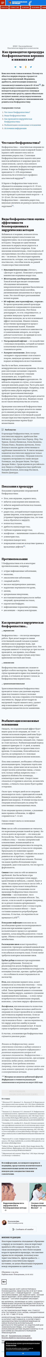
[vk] (20, 67)
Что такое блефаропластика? (17, 112)
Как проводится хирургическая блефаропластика (18, 120)
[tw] (31, 67)
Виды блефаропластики (15, 115)
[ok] (25, 67)
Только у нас (14, 7)
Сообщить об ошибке (24, 1229)
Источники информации (15, 128)
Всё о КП (5, 1336)
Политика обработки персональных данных (17, 1338)
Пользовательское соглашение (19, 1336)
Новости (4, 7)
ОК (23, 1353)
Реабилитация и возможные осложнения (22, 125)
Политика (25, 7)
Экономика (35, 7)
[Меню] (3, 2)
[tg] (15, 67)
